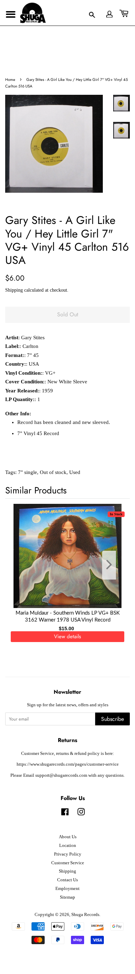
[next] (113, 565)
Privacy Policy (67, 854)
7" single (27, 472)
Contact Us (67, 879)
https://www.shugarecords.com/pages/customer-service (68, 764)
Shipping (14, 290)
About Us (67, 836)
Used (74, 472)
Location (67, 845)
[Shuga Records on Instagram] (81, 813)
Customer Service (67, 862)
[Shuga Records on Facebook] (65, 813)
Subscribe (112, 719)
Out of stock (53, 472)
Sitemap (67, 897)
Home (10, 79)
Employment (67, 888)
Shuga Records (85, 914)
